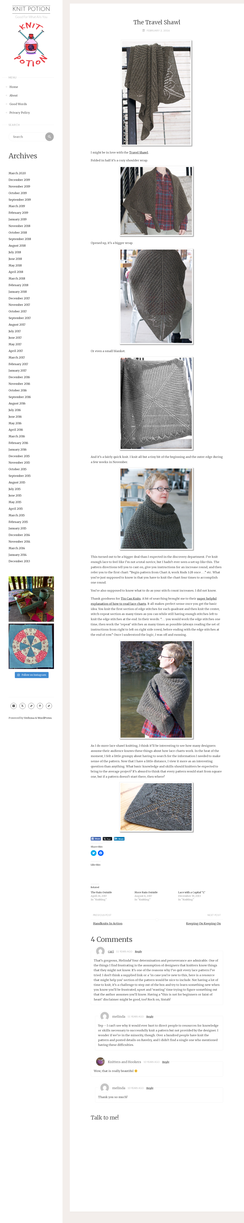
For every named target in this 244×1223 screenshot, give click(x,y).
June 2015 (15, 495)
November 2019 (19, 186)
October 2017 (18, 311)
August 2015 (17, 482)
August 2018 (17, 245)
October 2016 (18, 390)
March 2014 (17, 548)
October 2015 (18, 469)
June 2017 (15, 337)
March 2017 (17, 357)
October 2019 (18, 193)
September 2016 (20, 397)
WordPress (45, 718)
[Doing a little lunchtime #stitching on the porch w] (31, 599)
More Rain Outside (146, 892)
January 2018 (18, 291)
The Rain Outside (101, 892)
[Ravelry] (49, 706)
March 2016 (17, 436)
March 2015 (17, 515)
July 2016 (15, 410)
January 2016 (18, 449)
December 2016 (19, 377)
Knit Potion (31, 9)
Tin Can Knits (131, 598)
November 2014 (19, 541)
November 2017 (19, 305)
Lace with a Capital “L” (191, 892)
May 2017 (15, 344)
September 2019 (20, 199)
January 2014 (18, 555)
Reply (138, 951)
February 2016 (18, 443)
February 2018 (18, 285)
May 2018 (15, 265)
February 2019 (18, 212)
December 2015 (19, 456)
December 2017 (19, 298)
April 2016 (16, 429)
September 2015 (20, 476)
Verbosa (28, 718)
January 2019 (18, 219)
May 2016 (15, 423)
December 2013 (19, 561)
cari (111, 951)
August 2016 (17, 403)
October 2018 (18, 232)
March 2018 (17, 278)
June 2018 (15, 259)
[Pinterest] (40, 706)
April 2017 (16, 351)
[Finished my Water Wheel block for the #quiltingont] (31, 646)
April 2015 (16, 508)
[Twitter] (22, 706)
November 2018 (19, 226)
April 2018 (16, 272)
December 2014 (19, 535)
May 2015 (15, 502)
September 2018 (20, 239)
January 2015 (17, 528)
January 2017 (17, 370)
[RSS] (31, 706)
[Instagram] (14, 706)
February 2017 (18, 364)
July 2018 (15, 252)
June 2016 (15, 416)
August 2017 (17, 324)
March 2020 (17, 173)
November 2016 (19, 384)
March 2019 (17, 206)
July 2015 (15, 489)
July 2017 (15, 331)
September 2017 (20, 318)
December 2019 (19, 180)
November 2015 (19, 462)
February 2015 (18, 522)
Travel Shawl (138, 152)
